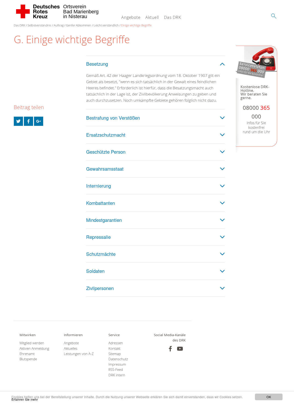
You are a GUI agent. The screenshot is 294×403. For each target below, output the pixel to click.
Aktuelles (70, 348)
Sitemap (114, 354)
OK (268, 397)
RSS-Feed (115, 369)
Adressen (115, 343)
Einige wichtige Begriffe (136, 25)
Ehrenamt (27, 354)
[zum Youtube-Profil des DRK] (180, 349)
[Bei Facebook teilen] (28, 121)
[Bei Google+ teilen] (38, 121)
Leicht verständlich (106, 25)
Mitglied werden (32, 343)
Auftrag (59, 25)
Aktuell (152, 17)
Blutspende (28, 359)
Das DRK (172, 17)
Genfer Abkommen (78, 25)
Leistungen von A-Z (79, 354)
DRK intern (116, 375)
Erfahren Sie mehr (24, 399)
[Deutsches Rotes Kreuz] (38, 11)
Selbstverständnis (39, 25)
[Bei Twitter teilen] (18, 121)
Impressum (117, 364)
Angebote (130, 17)
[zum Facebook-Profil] (170, 349)
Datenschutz (118, 359)
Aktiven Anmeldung (34, 348)
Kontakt (114, 348)
